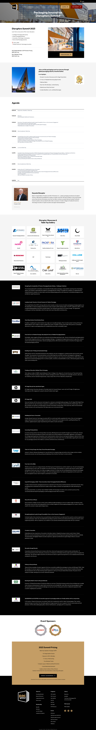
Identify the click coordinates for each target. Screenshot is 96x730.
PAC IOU (52, 702)
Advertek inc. (77, 248)
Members (38, 709)
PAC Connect (53, 696)
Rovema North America (18, 260)
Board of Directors (39, 696)
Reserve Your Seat (65, 54)
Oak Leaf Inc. (48, 273)
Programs (38, 6)
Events (43, 6)
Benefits (37, 707)
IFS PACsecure (53, 706)
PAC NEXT (53, 704)
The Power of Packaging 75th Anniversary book (70, 699)
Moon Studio (77, 235)
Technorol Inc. (33, 248)
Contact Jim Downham (47, 675)
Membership (30, 6)
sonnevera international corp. (33, 235)
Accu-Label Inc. (33, 273)
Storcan (77, 273)
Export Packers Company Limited (19, 274)
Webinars (53, 723)
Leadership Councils (40, 698)
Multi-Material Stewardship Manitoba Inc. (62, 274)
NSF (33, 257)
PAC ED (52, 700)
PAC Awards (55, 6)
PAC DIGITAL (53, 698)
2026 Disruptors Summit (55, 717)
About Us (24, 6)
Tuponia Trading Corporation (62, 248)
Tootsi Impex (48, 257)
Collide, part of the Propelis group (77, 261)
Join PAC (64, 6)
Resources (66, 694)
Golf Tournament (54, 719)
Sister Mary (62, 235)
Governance (38, 700)
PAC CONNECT (75, 6)
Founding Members (40, 694)
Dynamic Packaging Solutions (18, 235)
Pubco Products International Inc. (48, 236)
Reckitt (18, 248)
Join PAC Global (39, 711)
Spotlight (66, 696)
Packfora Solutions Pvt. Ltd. (48, 248)
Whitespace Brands (63, 260)
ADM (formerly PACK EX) (56, 715)
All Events (53, 713)
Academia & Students (40, 713)
